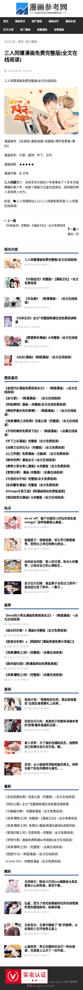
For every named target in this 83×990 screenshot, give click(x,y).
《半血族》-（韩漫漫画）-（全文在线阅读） (50, 300)
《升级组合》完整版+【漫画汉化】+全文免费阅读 (51, 281)
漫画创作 (54, 21)
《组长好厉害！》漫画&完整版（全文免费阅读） (36, 630)
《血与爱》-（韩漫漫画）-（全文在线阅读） (33, 398)
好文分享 (8, 29)
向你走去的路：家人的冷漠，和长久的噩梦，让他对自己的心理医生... (51, 563)
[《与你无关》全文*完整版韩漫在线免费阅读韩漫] (8, 321)
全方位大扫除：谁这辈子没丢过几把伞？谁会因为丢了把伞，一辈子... (51, 585)
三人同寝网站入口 (28, 201)
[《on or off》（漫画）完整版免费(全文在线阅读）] (12, 522)
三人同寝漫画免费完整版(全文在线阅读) (50, 259)
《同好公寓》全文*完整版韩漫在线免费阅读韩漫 (36, 804)
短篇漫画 (42, 29)
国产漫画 (37, 21)
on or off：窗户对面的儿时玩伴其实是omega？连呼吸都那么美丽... (50, 520)
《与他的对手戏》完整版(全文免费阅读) (30, 479)
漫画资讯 (20, 21)
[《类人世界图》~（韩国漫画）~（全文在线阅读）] (12, 747)
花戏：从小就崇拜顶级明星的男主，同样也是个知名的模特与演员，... (51, 766)
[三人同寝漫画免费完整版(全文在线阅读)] (12, 263)
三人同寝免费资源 (53, 201)
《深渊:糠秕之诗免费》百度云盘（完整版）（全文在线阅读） (41, 423)
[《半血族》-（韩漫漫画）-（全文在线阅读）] (12, 302)
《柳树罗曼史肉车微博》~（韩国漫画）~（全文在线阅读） (40, 412)
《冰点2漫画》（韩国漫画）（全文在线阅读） (44, 357)
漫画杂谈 (70, 21)
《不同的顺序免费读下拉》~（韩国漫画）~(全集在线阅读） (40, 433)
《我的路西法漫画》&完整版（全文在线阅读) (34, 497)
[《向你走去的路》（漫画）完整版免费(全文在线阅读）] (12, 566)
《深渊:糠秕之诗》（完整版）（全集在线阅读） (34, 652)
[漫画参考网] (41, 12)
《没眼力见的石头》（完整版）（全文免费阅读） (35, 447)
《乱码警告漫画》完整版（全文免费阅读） (32, 485)
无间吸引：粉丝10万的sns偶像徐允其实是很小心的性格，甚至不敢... (50, 883)
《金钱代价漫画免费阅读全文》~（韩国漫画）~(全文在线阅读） (40, 390)
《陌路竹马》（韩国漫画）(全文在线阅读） (32, 854)
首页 (5, 21)
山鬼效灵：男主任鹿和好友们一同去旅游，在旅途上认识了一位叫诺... (49, 948)
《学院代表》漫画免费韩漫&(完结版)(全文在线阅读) (38, 840)
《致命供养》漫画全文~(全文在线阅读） (31, 460)
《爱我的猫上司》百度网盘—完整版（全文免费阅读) (39, 832)
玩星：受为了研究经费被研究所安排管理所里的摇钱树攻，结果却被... (51, 905)
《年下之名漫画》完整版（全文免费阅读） (32, 441)
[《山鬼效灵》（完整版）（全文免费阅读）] (12, 951)
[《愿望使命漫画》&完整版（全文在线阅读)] (12, 341)
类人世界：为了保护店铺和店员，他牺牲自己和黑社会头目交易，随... (51, 745)
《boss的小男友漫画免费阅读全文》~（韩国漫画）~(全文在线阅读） (41, 617)
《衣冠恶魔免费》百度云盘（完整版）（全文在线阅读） (40, 797)
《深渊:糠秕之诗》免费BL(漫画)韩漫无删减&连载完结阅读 (42, 825)
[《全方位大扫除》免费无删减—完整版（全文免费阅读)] (12, 587)
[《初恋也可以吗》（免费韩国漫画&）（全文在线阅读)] (12, 725)
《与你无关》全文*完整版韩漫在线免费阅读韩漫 (45, 320)
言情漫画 (59, 29)
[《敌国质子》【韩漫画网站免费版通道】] (12, 544)
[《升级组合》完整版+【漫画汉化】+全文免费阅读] (12, 282)
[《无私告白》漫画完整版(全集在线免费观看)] (12, 929)
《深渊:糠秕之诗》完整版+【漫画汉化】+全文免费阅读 (40, 818)
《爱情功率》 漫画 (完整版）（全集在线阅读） (34, 472)
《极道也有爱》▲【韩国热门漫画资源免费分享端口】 (40, 641)
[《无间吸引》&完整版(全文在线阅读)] (12, 886)
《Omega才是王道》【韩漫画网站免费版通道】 (35, 491)
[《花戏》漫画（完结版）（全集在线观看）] (12, 769)
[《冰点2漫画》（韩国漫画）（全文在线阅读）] (8, 360)
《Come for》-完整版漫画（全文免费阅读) (32, 861)
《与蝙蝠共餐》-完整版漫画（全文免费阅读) (33, 811)
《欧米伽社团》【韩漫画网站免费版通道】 (31, 663)
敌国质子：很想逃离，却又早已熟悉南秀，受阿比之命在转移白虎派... (49, 542)
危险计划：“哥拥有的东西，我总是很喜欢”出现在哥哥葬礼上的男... (50, 701)
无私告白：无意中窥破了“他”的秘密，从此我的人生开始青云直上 (51, 927)
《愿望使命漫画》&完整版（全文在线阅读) (50, 339)
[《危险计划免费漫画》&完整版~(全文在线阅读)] (12, 704)
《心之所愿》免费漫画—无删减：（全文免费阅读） (37, 454)
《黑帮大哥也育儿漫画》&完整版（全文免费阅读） (38, 466)
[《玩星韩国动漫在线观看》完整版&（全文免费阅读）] (12, 907)
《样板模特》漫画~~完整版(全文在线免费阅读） (36, 404)
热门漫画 (25, 29)
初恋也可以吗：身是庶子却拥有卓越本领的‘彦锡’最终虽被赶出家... (51, 723)
